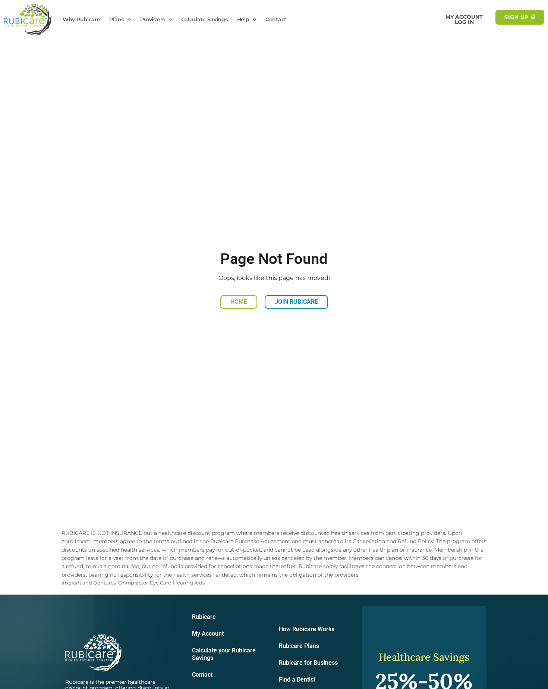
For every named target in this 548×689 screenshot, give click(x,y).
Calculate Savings (204, 19)
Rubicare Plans (299, 645)
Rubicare (204, 616)
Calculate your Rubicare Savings (224, 654)
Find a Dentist (297, 679)
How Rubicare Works (306, 629)
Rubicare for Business (308, 662)
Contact (275, 19)
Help (243, 19)
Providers (152, 19)
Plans (116, 19)
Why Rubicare (81, 19)
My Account (208, 633)
